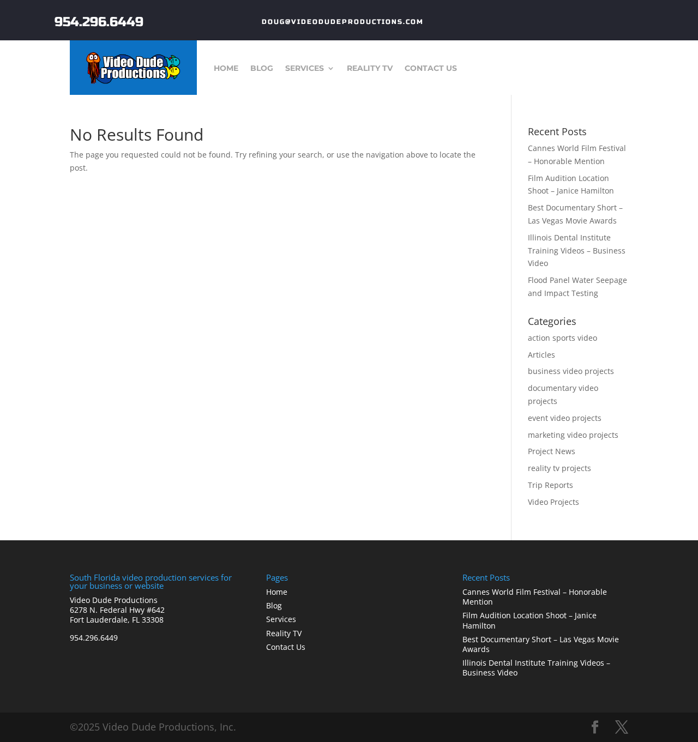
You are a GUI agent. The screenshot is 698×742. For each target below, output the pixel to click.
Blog (261, 68)
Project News (551, 451)
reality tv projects (559, 468)
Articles (541, 354)
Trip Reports (550, 485)
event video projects (564, 418)
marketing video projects (573, 435)
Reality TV (370, 68)
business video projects (571, 371)
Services (304, 68)
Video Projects (553, 502)
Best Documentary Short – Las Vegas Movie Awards (540, 644)
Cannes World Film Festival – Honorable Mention (534, 597)
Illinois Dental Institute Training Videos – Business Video (576, 250)
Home (226, 68)
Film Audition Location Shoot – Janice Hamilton (529, 620)
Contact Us (431, 68)
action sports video (562, 338)
